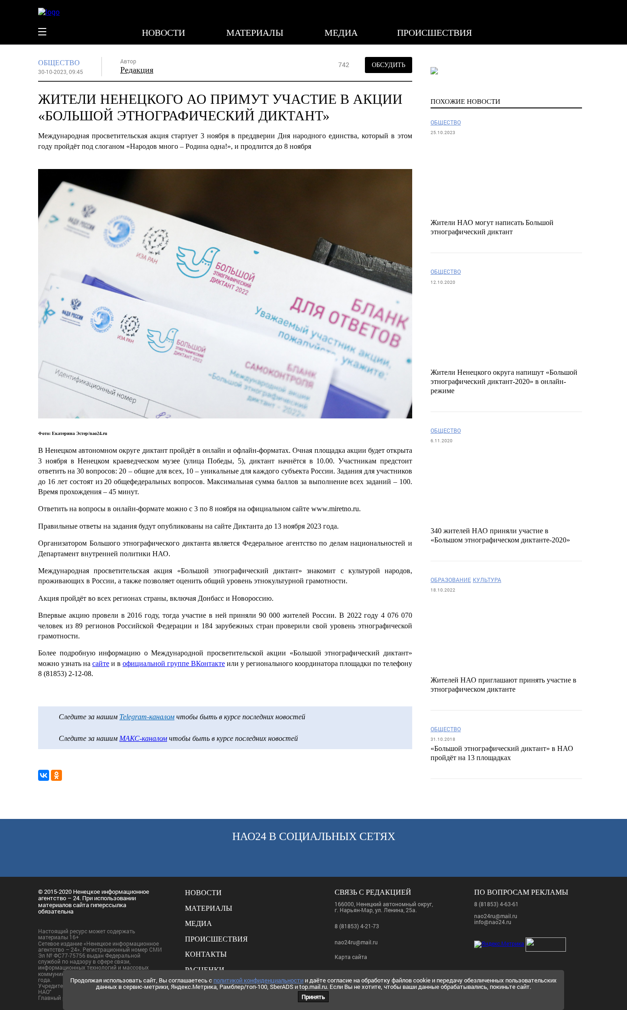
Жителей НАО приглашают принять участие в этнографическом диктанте (504, 684)
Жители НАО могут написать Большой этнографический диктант (492, 227)
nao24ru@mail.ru (356, 942)
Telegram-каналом (146, 717)
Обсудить (388, 65)
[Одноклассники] (56, 775)
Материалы (254, 33)
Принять (313, 997)
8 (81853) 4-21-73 (357, 926)
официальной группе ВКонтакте (174, 663)
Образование (451, 580)
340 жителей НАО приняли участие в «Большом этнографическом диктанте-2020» (500, 535)
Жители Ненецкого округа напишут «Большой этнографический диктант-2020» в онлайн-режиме (504, 381)
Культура (487, 580)
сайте (100, 663)
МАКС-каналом (143, 738)
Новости (163, 33)
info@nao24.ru (492, 921)
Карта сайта (351, 957)
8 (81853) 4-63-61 (496, 904)
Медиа (341, 33)
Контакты (206, 954)
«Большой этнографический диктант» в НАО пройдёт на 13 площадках (502, 753)
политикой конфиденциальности (258, 980)
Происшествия (434, 33)
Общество (59, 63)
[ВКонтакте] (43, 775)
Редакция (136, 69)
